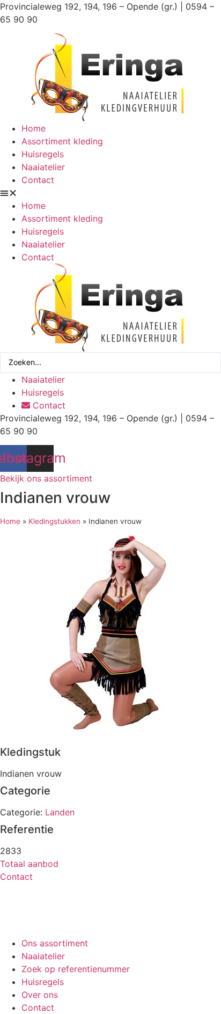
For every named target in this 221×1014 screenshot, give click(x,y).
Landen (60, 812)
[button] (110, 192)
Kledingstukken (54, 521)
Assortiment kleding (62, 141)
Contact (37, 179)
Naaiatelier (43, 167)
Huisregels (42, 154)
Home (33, 128)
